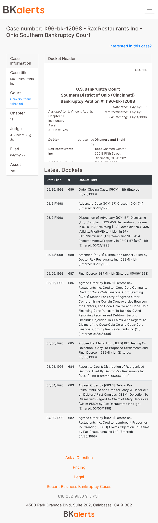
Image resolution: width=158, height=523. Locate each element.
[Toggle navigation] (149, 9)
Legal (79, 477)
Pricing (79, 467)
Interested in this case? (130, 46)
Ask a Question (79, 457)
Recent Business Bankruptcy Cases (79, 486)
